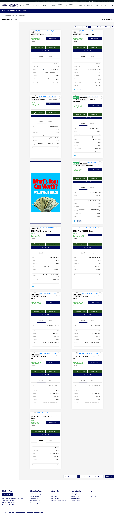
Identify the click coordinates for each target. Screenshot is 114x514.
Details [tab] (41, 56)
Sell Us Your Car (75, 496)
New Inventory (54, 494)
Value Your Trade (45, 50)
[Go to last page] (112, 27)
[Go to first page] (75, 27)
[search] (112, 5)
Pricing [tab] (50, 56)
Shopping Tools (36, 491)
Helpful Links (76, 491)
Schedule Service (75, 498)
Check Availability (53, 38)
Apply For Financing (35, 494)
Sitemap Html (30, 512)
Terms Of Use (19, 512)
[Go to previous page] (78, 27)
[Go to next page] (109, 27)
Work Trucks (54, 496)
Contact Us (8, 494)
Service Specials (75, 500)
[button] (35, 32)
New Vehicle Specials (35, 500)
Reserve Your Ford (35, 496)
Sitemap (24, 512)
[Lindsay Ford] (10, 5)
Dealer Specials (34, 498)
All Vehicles (55, 491)
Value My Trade (75, 494)
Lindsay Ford (5, 512)
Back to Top (109, 476)
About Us (93, 496)
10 (106, 27)
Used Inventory (55, 498)
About (93, 491)
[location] (71, 1)
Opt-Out (41, 512)
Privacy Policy (12, 512)
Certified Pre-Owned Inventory (59, 500)
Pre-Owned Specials (35, 503)
